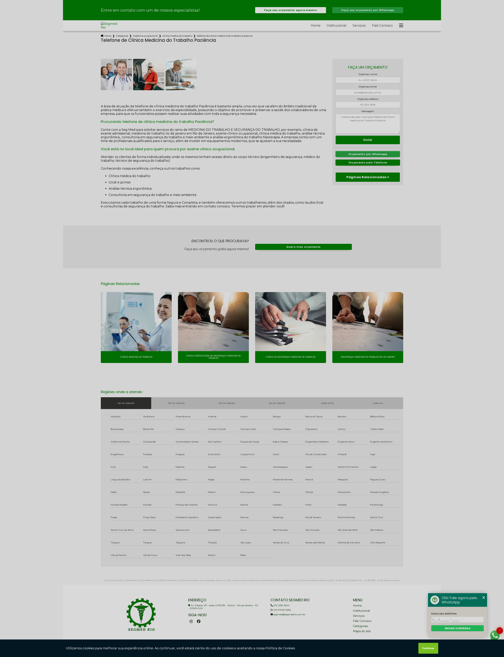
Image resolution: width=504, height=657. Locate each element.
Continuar (428, 648)
